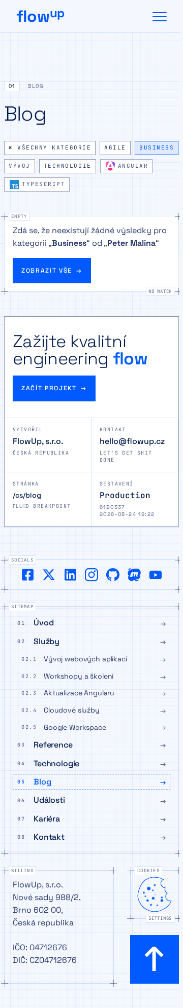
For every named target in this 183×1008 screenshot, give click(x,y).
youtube (155, 574)
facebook (27, 574)
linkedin (70, 574)
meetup (134, 574)
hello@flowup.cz (132, 441)
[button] (91, 88)
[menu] (159, 16)
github (112, 574)
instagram (91, 574)
